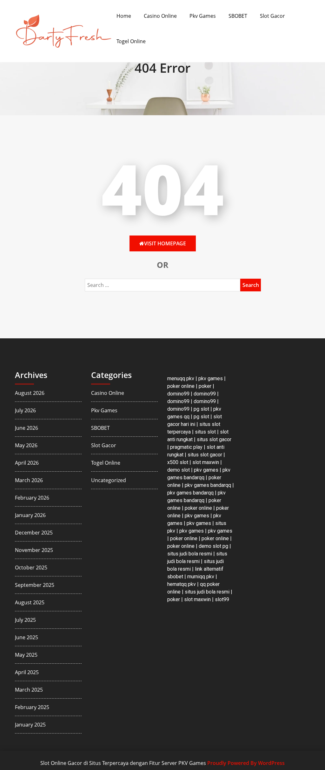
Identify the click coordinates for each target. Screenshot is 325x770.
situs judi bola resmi (189, 554)
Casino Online (160, 15)
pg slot (201, 409)
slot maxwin (205, 462)
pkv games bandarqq (208, 485)
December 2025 (34, 532)
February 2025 (32, 707)
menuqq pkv (180, 378)
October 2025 (31, 567)
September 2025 (34, 584)
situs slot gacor (214, 439)
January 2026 (30, 515)
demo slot (178, 470)
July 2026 (25, 410)
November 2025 (34, 550)
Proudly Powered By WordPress (246, 763)
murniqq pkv (200, 577)
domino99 (178, 394)
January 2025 (30, 724)
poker (205, 386)
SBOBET (238, 15)
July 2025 (25, 619)
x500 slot (177, 462)
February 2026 (32, 497)
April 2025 (27, 672)
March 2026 (29, 480)
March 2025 (29, 689)
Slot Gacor (272, 15)
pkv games (210, 378)
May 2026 (26, 445)
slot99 (222, 599)
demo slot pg (213, 546)
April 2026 (27, 462)
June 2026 (26, 427)
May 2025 (26, 654)
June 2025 (26, 637)
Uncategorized (108, 480)
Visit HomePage (165, 243)
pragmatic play (186, 447)
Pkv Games (202, 15)
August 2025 (29, 602)
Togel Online (131, 41)
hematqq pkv (181, 584)
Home (123, 15)
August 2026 (29, 392)
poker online (181, 386)
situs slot (205, 432)
